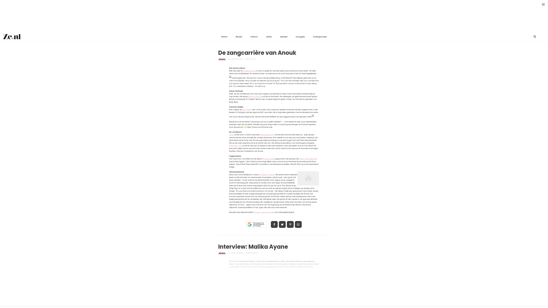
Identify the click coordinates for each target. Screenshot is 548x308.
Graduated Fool (266, 134)
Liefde (269, 36)
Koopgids (300, 36)
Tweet (282, 224)
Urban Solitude (255, 96)
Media (222, 59)
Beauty (239, 36)
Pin (290, 224)
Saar (253, 59)
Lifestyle (283, 36)
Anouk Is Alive (269, 159)
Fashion (254, 36)
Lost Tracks (246, 109)
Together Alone (249, 71)
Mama (224, 36)
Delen (274, 224)
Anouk (231, 134)
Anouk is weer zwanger (263, 212)
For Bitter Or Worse (267, 174)
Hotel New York (235, 145)
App (298, 224)
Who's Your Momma (308, 159)
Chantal (255, 253)
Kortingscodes (320, 36)
